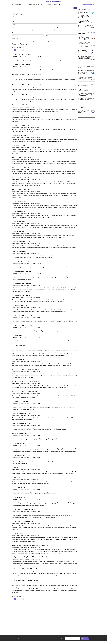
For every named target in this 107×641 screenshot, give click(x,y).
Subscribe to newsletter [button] (87, 4)
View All (89, 9)
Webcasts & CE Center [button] (38, 4)
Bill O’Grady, (16, 297)
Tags (58, 27)
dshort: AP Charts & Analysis (28, 41)
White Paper (47, 41)
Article (14, 41)
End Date (48, 32)
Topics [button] (29, 4)
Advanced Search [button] (16, 10)
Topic (35, 27)
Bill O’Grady (16, 56)
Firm (13, 27)
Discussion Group (66, 41)
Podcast (59, 41)
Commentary (40, 41)
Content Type (15, 38)
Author (13, 21)
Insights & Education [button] (20, 4)
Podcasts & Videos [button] (51, 4)
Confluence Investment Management (28, 56)
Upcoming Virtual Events (83, 13)
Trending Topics (82, 9)
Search (75, 8)
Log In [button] (94, 4)
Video (18, 41)
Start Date (14, 32)
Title (13, 16)
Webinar (53, 41)
